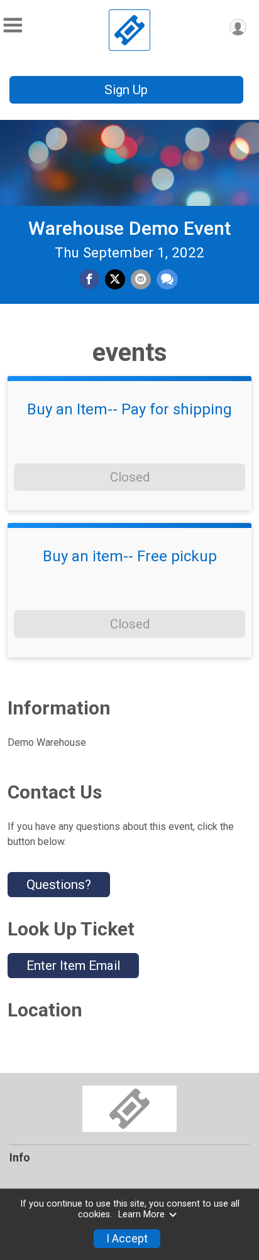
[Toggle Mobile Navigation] (12, 25)
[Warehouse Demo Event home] (129, 30)
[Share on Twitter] (115, 279)
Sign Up (126, 89)
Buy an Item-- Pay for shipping (129, 409)
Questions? (58, 884)
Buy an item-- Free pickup (130, 556)
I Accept (127, 1238)
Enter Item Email (73, 965)
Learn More (141, 1214)
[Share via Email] (141, 279)
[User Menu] (237, 27)
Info (19, 1157)
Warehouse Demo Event (129, 228)
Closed (130, 477)
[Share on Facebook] (89, 279)
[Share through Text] (167, 279)
